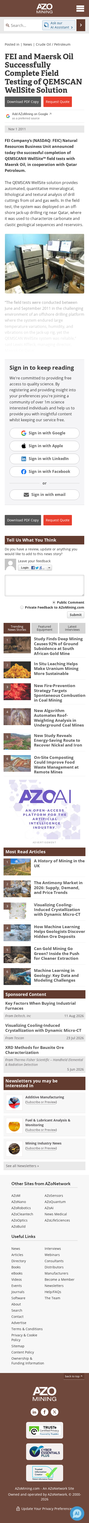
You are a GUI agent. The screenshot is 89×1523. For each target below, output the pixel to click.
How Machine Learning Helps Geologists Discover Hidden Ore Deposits (59, 931)
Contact (17, 1316)
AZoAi (49, 1208)
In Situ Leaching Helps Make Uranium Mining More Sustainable (56, 668)
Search (16, 1310)
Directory (18, 1261)
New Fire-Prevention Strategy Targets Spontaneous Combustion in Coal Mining (59, 693)
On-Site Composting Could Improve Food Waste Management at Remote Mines (56, 765)
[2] (17, 669)
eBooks (17, 1273)
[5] (17, 741)
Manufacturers (56, 1273)
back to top (72, 1376)
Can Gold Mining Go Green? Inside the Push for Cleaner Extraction (56, 953)
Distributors (54, 1267)
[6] (17, 763)
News (27, 44)
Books (16, 1267)
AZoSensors (54, 1195)
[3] (17, 691)
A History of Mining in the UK (59, 863)
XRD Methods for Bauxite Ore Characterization (34, 1050)
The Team (52, 1298)
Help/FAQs (53, 1292)
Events (16, 1285)
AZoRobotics (21, 1208)
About (16, 1304)
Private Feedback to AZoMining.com (54, 607)
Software (18, 1298)
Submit (76, 614)
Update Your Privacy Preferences (46, 1508)
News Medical (56, 1214)
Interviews (53, 1248)
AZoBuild (18, 1226)
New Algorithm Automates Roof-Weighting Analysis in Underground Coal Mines (59, 718)
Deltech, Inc (22, 1016)
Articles (17, 1254)
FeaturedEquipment (44, 628)
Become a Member (60, 1279)
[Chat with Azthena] (77, 1513)
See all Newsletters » (22, 1166)
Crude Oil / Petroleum (53, 44)
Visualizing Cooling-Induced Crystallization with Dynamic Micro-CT (57, 909)
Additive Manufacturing (44, 1097)
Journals (17, 1292)
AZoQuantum (55, 1201)
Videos (16, 1279)
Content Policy (22, 1352)
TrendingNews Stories (17, 628)
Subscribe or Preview (41, 1102)
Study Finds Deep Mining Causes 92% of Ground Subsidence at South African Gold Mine (58, 646)
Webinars (52, 1254)
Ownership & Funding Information (27, 1360)
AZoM (15, 1195)
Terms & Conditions (27, 1329)
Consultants (54, 1261)
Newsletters (54, 1285)
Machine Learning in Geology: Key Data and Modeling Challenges (56, 975)
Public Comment (70, 602)
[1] (17, 644)
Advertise (18, 1322)
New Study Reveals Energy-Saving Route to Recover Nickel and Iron (58, 740)
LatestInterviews (72, 628)
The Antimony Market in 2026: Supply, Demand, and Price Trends (58, 887)
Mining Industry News (43, 1143)
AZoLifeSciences (57, 1220)
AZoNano (18, 1201)
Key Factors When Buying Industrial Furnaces (40, 1005)
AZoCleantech (22, 1214)
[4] (17, 716)
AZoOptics (19, 1220)
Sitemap (17, 1346)
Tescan (19, 1038)
